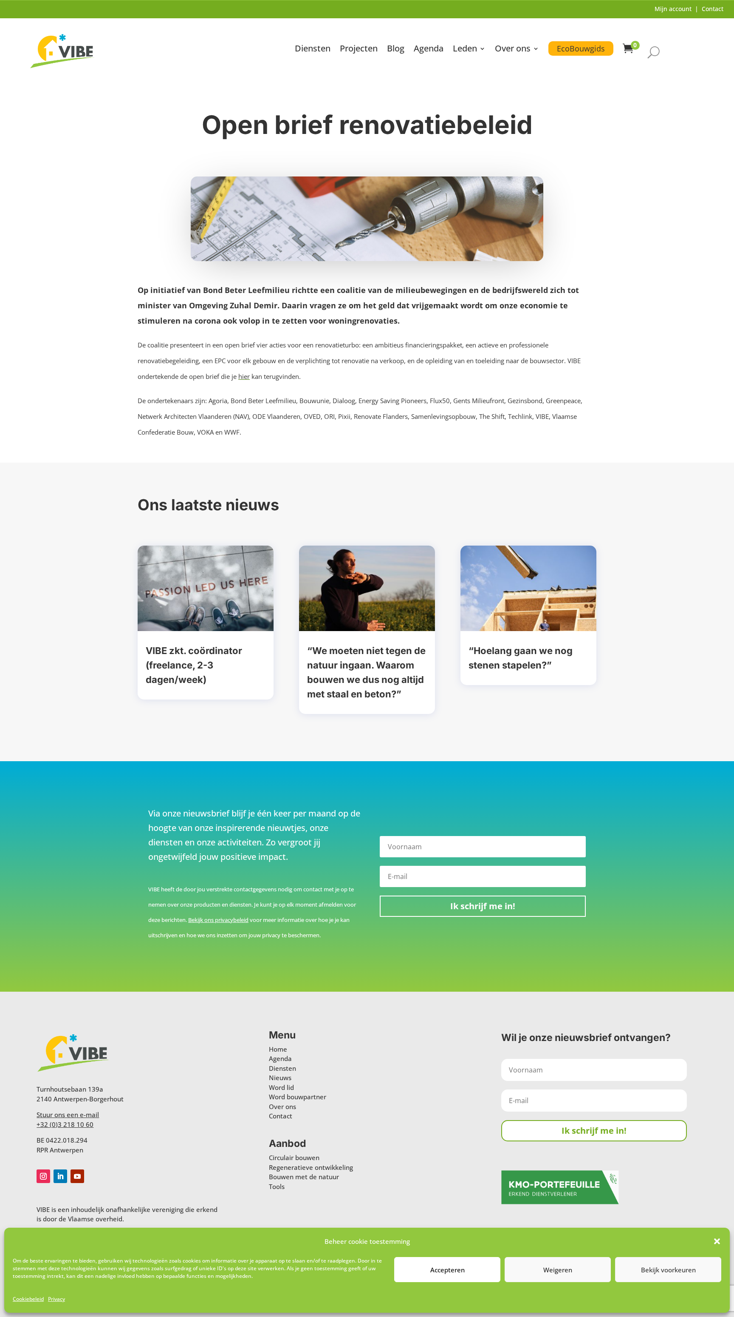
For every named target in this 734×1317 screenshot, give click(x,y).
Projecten (359, 50)
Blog (395, 50)
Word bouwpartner (297, 1096)
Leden (465, 50)
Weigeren (557, 1270)
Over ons (513, 50)
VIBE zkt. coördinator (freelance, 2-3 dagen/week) (194, 665)
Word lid (281, 1087)
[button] (717, 1241)
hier (244, 376)
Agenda (428, 50)
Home (278, 1049)
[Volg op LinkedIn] (60, 1176)
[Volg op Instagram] (43, 1176)
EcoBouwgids (581, 48)
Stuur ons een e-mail (68, 1114)
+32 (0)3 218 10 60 (65, 1124)
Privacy (56, 1299)
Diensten (312, 50)
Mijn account (673, 9)
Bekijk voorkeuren (668, 1270)
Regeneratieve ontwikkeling (311, 1167)
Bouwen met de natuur (304, 1176)
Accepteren (447, 1270)
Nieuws (280, 1077)
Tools (277, 1186)
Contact (712, 9)
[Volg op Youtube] (77, 1176)
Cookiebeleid (28, 1299)
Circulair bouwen (294, 1157)
